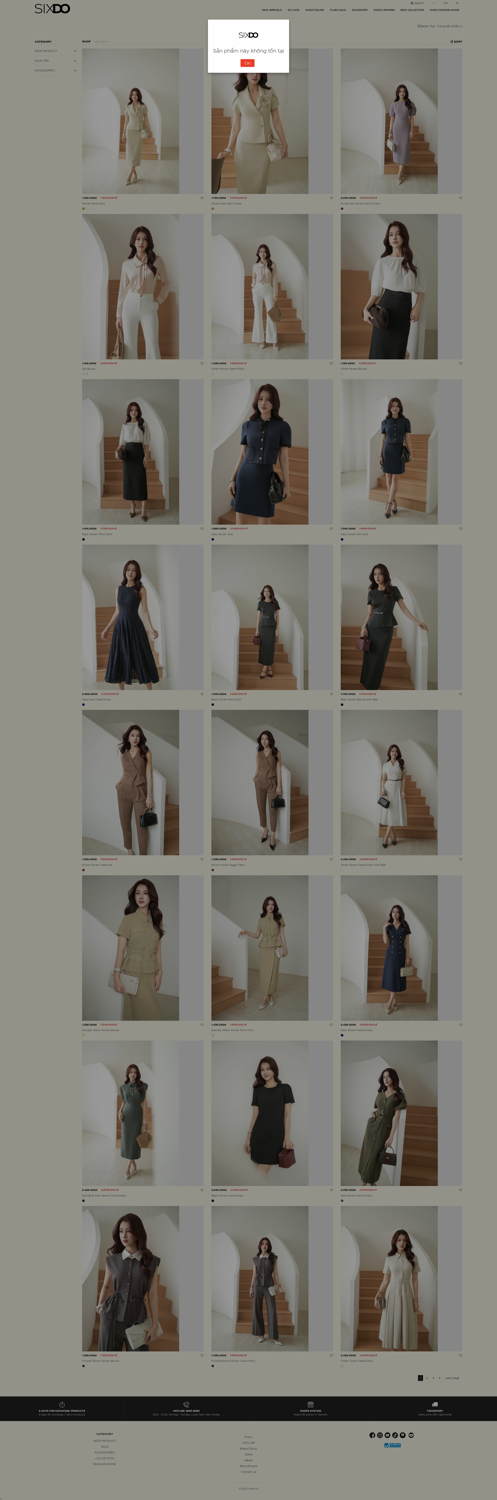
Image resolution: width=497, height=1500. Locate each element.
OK (247, 63)
